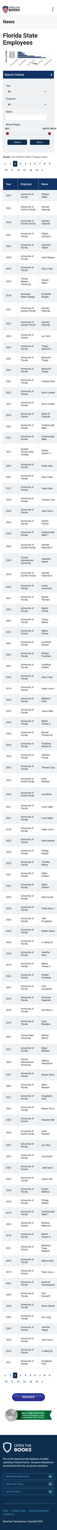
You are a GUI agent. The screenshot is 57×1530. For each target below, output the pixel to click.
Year (8, 85)
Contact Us (8, 1514)
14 (30, 170)
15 (36, 170)
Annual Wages (13, 124)
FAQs (5, 1510)
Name (9, 111)
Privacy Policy (18, 1510)
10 (6, 170)
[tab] (28, 1477)
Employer (11, 98)
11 (12, 170)
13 (24, 170)
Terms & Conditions (39, 1510)
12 (18, 170)
